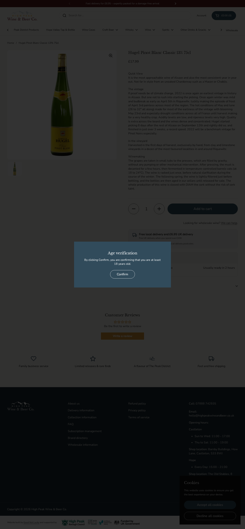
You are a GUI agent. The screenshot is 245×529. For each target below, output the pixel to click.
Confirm (122, 274)
